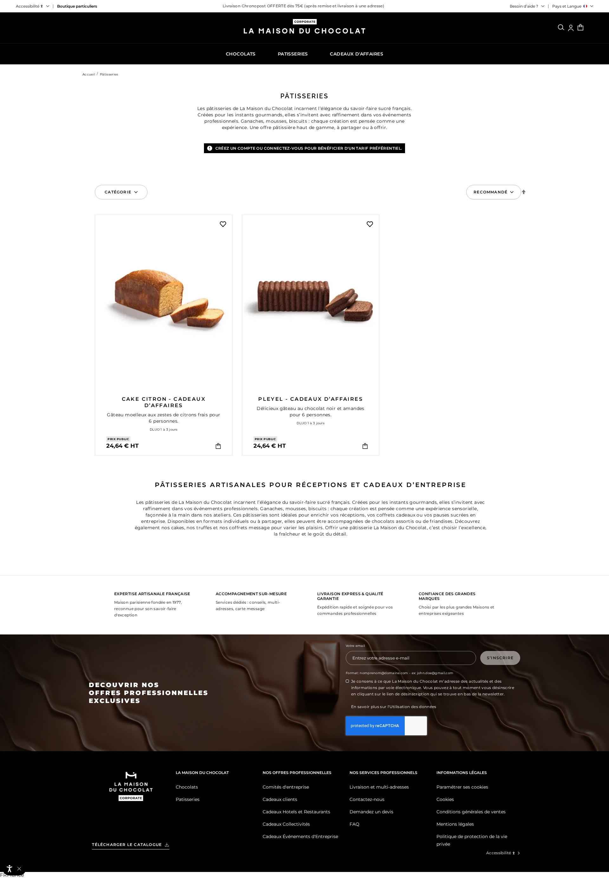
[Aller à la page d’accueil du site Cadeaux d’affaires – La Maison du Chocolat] (304, 28)
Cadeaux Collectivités (286, 824)
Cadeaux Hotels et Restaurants (296, 812)
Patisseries (188, 799)
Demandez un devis (371, 812)
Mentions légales (455, 824)
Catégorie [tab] (118, 192)
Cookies (445, 799)
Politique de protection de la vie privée (471, 840)
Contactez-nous (367, 799)
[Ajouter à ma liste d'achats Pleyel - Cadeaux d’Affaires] (370, 224)
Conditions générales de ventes (471, 812)
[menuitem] (241, 53)
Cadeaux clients (280, 799)
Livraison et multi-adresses (379, 787)
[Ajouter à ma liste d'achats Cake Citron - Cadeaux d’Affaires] (223, 224)
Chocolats (187, 787)
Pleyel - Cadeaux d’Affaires (310, 399)
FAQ (354, 824)
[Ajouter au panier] (218, 446)
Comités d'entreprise (286, 787)
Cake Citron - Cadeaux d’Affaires (164, 402)
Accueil (88, 74)
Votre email (355, 646)
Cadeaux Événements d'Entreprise (300, 836)
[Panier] (580, 27)
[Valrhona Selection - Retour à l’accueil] (131, 794)
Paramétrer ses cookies (462, 787)
